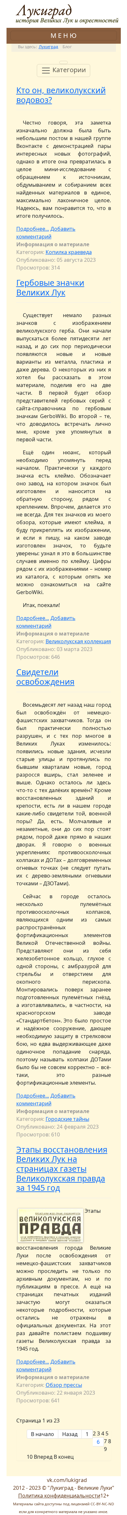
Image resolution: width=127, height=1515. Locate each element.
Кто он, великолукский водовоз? (61, 95)
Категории (68, 69)
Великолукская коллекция (78, 641)
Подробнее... (32, 228)
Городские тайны (67, 1118)
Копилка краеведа (69, 252)
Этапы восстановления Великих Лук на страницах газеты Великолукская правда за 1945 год (61, 1168)
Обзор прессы (64, 1384)
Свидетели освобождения (45, 677)
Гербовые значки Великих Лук (50, 287)
